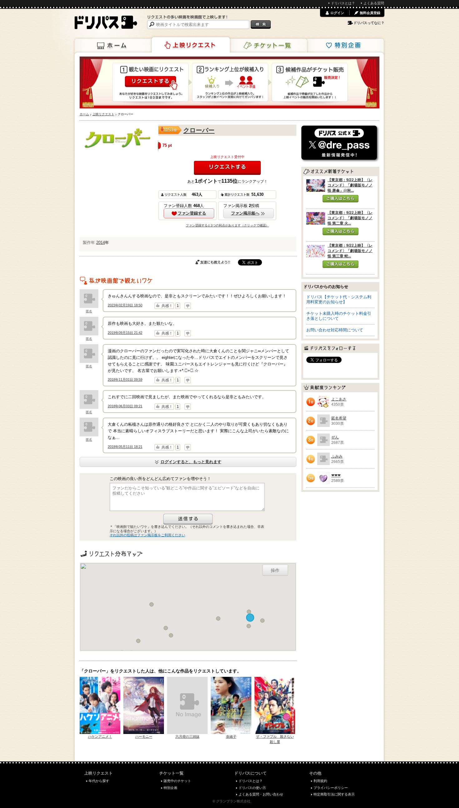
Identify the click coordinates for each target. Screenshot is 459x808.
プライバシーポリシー (330, 788)
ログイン (337, 13)
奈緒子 (231, 736)
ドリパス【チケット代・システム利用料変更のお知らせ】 (338, 299)
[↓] (188, 306)
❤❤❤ (336, 475)
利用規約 (320, 781)
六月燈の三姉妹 (187, 736)
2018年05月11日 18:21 (125, 447)
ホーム (113, 45)
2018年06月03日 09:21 (125, 406)
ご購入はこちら (340, 198)
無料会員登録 (370, 13)
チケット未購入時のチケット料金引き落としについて (338, 316)
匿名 (89, 311)
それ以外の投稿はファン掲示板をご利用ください (147, 535)
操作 (275, 570)
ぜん (335, 437)
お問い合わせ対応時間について (334, 330)
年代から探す (99, 781)
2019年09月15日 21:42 (125, 333)
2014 (100, 242)
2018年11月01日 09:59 (125, 379)
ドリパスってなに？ (368, 23)
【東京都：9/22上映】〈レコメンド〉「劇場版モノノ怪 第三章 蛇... (350, 250)
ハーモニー (143, 736)
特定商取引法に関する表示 (334, 794)
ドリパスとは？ (343, 3)
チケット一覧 (267, 45)
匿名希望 (338, 418)
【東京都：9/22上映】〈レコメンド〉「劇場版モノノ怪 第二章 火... (350, 218)
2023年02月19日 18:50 (125, 305)
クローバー (199, 130)
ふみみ (337, 456)
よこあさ (338, 399)
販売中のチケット (177, 781)
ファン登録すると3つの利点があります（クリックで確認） (227, 225)
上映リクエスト (190, 45)
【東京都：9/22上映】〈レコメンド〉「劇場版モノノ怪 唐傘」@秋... (350, 185)
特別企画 (344, 45)
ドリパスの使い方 (252, 788)
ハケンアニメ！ (100, 736)
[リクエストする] (227, 168)
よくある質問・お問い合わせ (261, 794)
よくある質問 (373, 3)
